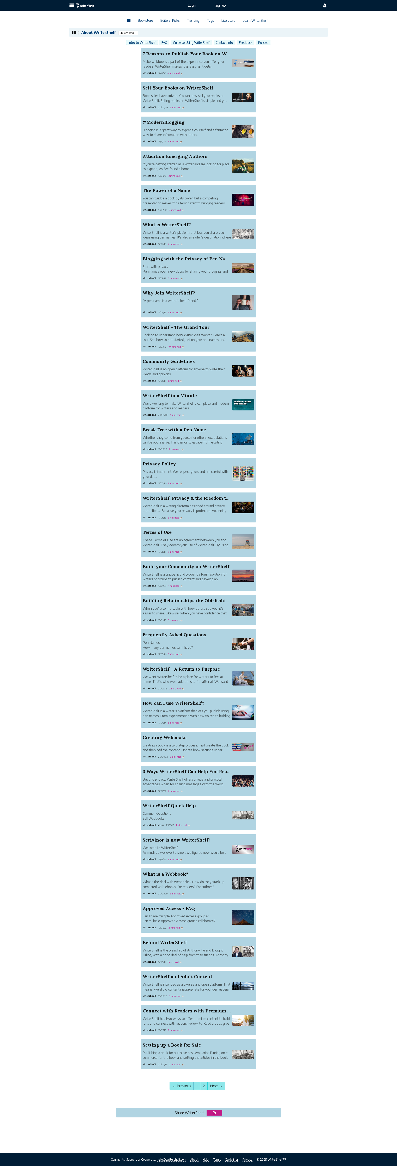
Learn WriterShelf (255, 20)
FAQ (164, 42)
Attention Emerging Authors (175, 156)
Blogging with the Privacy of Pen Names (188, 259)
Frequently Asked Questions (174, 635)
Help (206, 1159)
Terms (217, 1159)
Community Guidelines (169, 361)
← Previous (181, 1085)
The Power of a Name (166, 190)
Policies (263, 42)
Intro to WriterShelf (141, 42)
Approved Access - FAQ (169, 908)
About (194, 1159)
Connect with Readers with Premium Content (194, 1011)
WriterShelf (149, 73)
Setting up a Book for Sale (172, 1045)
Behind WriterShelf (165, 942)
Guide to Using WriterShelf (191, 42)
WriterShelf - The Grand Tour (176, 327)
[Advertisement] (198, 1136)
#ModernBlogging (163, 122)
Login (192, 5)
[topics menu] (71, 5)
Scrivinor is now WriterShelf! (176, 840)
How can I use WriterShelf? (173, 703)
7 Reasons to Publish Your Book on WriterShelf (196, 54)
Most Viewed (127, 32)
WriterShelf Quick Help (169, 805)
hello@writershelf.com (171, 1159)
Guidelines (231, 1159)
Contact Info (224, 42)
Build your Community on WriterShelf (186, 566)
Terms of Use (157, 532)
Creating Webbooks (165, 737)
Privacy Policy (159, 464)
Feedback (245, 42)
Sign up (220, 5)
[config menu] (324, 5)
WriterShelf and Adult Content (177, 976)
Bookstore (145, 20)
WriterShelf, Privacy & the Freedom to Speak (193, 498)
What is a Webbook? (165, 874)
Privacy (247, 1159)
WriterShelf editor (153, 825)
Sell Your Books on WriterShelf (178, 88)
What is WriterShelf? (167, 225)
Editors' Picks (170, 20)
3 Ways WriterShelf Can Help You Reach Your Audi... (201, 771)
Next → (216, 1085)
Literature (228, 20)
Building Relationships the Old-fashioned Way (195, 600)
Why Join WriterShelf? (169, 293)
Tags (210, 20)
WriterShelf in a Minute (170, 395)
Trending (193, 20)
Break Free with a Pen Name (174, 430)
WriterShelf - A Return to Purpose (181, 669)
